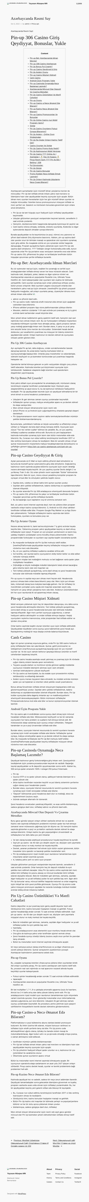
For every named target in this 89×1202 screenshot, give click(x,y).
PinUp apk (35, 24)
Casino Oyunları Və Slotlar (41, 146)
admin (27, 24)
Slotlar (32, 126)
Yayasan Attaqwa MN (38, 3)
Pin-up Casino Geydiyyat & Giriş (43, 69)
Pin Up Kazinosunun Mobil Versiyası (45, 151)
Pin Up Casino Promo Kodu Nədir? (44, 148)
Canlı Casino (35, 78)
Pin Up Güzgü (36, 168)
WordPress (22, 1194)
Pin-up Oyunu (36, 100)
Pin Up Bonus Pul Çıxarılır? (41, 66)
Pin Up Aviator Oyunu (39, 72)
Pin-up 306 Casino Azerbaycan (43, 64)
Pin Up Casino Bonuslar (40, 171)
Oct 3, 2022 (15, 24)
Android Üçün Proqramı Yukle (42, 81)
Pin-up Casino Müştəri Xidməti (43, 75)
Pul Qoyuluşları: (36, 165)
